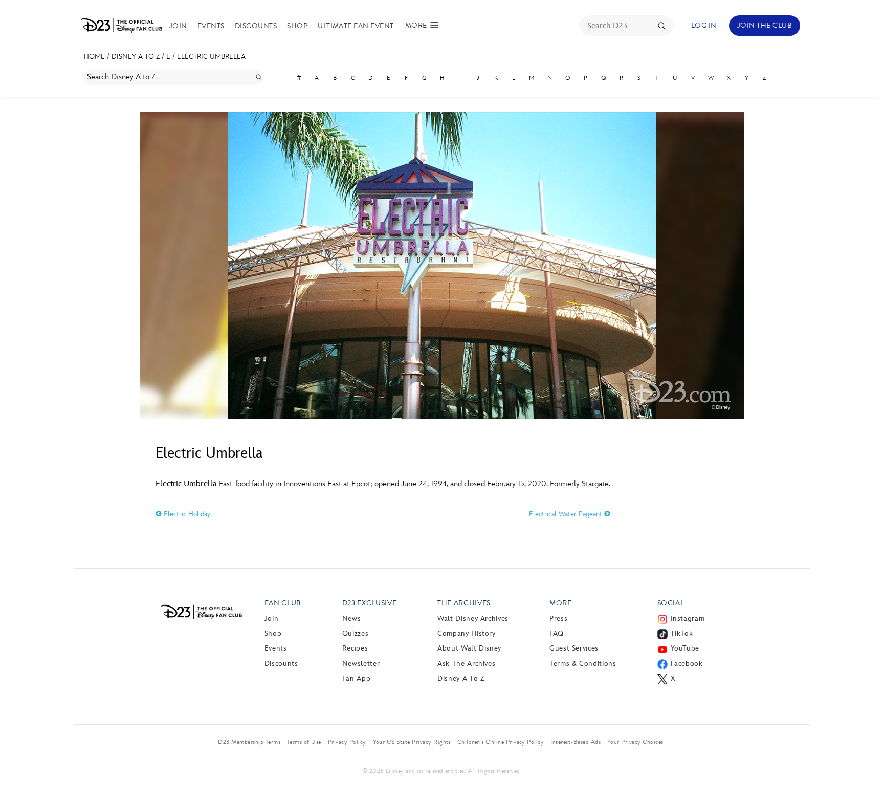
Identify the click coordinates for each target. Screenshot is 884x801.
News (351, 618)
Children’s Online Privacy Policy (500, 741)
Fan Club (282, 603)
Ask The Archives (466, 663)
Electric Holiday (186, 514)
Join (178, 25)
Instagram (688, 618)
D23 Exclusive (369, 603)
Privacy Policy (347, 741)
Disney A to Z (136, 56)
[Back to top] (864, 772)
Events (211, 25)
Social (670, 603)
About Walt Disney (469, 648)
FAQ (556, 633)
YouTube (685, 648)
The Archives (464, 603)
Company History (466, 633)
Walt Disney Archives (473, 618)
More (560, 603)
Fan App (356, 678)
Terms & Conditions (582, 663)
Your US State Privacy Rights (412, 741)
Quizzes (355, 633)
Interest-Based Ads (575, 741)
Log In (704, 25)
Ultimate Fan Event (356, 25)
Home (94, 56)
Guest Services (574, 648)
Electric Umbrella (211, 56)
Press (558, 618)
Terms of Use (304, 741)
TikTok (682, 633)
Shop (297, 25)
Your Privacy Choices (635, 741)
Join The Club (764, 25)
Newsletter (361, 663)
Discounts (256, 25)
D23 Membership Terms (249, 741)
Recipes (355, 648)
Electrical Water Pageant (566, 514)
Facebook (687, 663)
